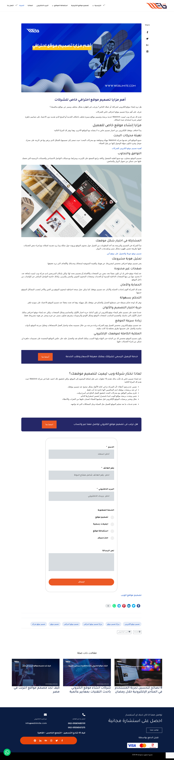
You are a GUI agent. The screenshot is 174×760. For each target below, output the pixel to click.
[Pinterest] (34, 740)
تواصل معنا (154, 730)
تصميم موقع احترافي (71, 624)
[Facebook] (147, 32)
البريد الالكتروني (42, 6)
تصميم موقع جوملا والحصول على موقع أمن (124, 253)
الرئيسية (98, 6)
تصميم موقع (54, 624)
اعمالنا (30, 6)
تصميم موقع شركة (38, 624)
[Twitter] (147, 38)
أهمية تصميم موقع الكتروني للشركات (126, 148)
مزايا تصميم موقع (113, 624)
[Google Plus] (147, 45)
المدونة (21, 6)
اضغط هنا (49, 424)
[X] (56, 740)
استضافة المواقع (61, 6)
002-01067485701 (76, 723)
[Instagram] (51, 740)
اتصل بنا (10, 6)
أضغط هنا (45, 357)
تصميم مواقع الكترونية (80, 6)
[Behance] (45, 740)
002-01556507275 (76, 728)
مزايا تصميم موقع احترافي (93, 624)
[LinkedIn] (147, 51)
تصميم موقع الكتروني (132, 624)
